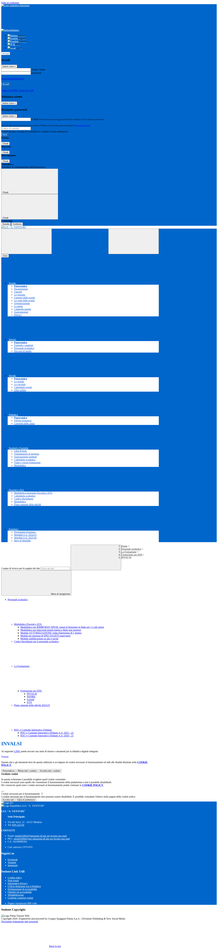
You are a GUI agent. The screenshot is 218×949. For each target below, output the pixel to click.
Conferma (17, 224)
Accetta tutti (50, 771)
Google (30, 699)
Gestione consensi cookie (20, 897)
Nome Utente (38, 69)
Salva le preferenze (26, 800)
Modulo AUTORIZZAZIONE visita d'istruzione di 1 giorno (50, 632)
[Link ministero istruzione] (15, 5)
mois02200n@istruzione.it (41, 836)
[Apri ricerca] (133, 241)
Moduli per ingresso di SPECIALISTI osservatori (45, 635)
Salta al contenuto (10, 2)
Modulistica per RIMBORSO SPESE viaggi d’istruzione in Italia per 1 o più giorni (62, 627)
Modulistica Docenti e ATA (28, 624)
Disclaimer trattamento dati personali (19, 921)
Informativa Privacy (18, 883)
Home (124, 546)
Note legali (13, 880)
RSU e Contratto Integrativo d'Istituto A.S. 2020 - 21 (47, 735)
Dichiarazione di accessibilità (22, 889)
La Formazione (128, 551)
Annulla (6, 224)
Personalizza (9, 771)
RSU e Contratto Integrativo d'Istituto (33, 730)
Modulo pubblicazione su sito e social (39, 638)
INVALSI (32, 693)
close (5, 256)
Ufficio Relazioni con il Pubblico (24, 886)
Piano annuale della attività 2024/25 (32, 705)
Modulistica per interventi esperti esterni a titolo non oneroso (50, 630)
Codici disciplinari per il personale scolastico (36, 641)
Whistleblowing (16, 895)
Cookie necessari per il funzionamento (20, 793)
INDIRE (31, 696)
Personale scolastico (131, 549)
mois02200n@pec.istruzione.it (42, 838)
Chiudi (5, 143)
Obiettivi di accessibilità (20, 892)
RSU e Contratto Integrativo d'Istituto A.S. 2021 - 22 (47, 732)
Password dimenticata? (12, 78)
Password (36, 73)
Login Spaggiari (83, 125)
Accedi (6, 53)
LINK (17, 751)
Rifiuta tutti (27, 771)
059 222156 (18, 825)
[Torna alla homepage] (80, 227)
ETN (29, 702)
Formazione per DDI (131, 554)
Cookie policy (15, 877)
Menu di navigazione (60, 594)
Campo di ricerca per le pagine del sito (20, 568)
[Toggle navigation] (26, 241)
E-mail (34, 119)
